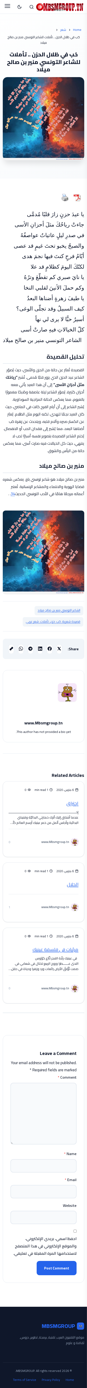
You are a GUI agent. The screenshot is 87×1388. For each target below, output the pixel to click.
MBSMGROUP (62, 1326)
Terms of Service (24, 1379)
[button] (11, 648)
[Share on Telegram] (30, 648)
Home (77, 30)
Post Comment (56, 1268)
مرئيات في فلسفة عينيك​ (55, 949)
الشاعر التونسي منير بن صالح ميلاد (59, 610)
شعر (63, 30)
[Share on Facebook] (49, 648)
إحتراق (72, 803)
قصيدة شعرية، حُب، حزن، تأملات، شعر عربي (53, 621)
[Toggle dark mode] (19, 7)
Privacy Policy (51, 1379)
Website (70, 1205)
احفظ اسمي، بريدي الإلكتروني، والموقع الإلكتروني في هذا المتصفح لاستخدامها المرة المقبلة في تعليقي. (45, 1246)
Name (70, 1153)
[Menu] (7, 7)
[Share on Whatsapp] (21, 648)
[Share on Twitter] (59, 648)
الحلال (72, 884)
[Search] (31, 7)
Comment (67, 1077)
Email (71, 1179)
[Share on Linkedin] (40, 648)
